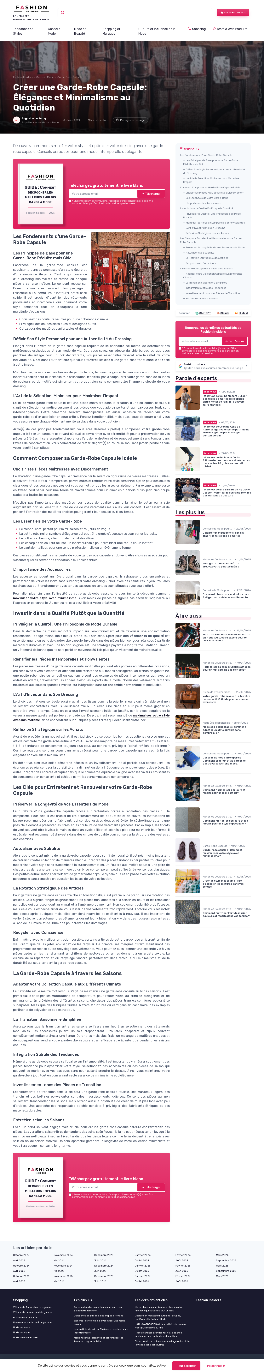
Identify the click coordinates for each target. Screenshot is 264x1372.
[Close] (202, 657)
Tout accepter (186, 1366)
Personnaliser (216, 1366)
